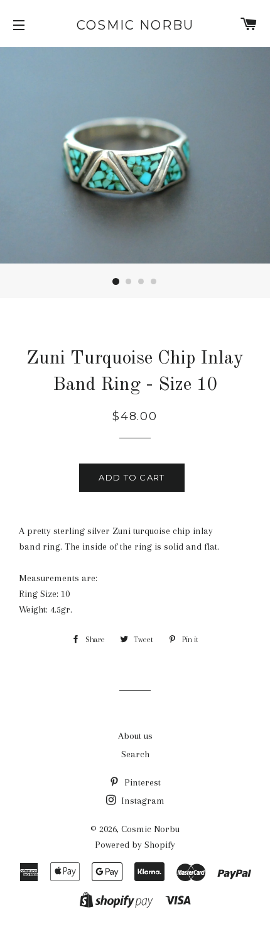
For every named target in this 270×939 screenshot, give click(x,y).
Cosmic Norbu (135, 25)
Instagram (142, 800)
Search (135, 754)
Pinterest (141, 782)
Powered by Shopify (135, 844)
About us (135, 736)
